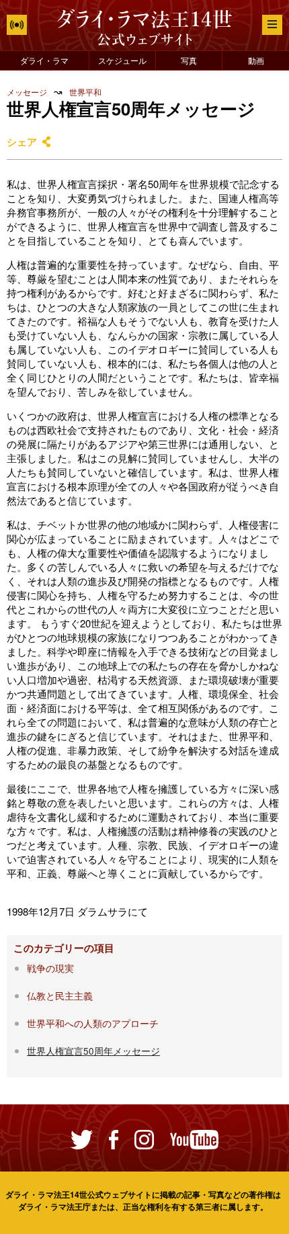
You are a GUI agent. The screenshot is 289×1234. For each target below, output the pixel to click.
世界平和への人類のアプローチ (93, 1023)
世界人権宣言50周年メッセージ (93, 1051)
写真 (189, 60)
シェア (22, 141)
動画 (256, 60)
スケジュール (122, 60)
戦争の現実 (50, 968)
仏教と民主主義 (60, 995)
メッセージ (27, 91)
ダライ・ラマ (44, 60)
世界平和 (85, 91)
